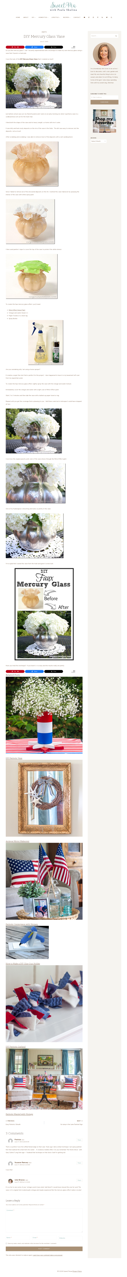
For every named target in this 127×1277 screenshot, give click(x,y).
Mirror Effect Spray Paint (17, 310)
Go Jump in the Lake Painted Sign (71, 1122)
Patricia (18, 1139)
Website (62, 1238)
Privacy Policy (77, 1271)
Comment (10, 1210)
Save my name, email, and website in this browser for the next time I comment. (32, 1243)
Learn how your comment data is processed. (47, 1255)
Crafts (44, 32)
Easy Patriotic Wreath (13, 1122)
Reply (79, 1140)
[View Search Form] (111, 17)
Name (9, 1238)
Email (35, 1238)
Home (18, 17)
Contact (77, 17)
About (26, 17)
